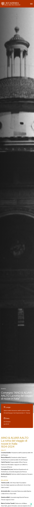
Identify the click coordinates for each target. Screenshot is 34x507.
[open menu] (31, 4)
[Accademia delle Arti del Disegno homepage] (10, 3)
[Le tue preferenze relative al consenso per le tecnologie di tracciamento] (31, 504)
